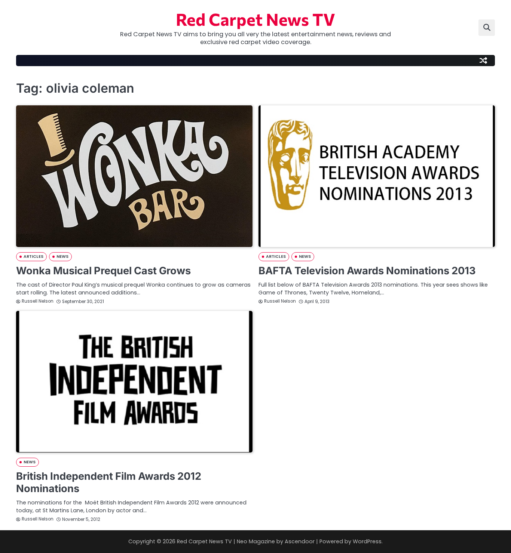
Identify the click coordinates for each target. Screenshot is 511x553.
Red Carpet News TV (255, 19)
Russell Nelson (37, 301)
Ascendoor (300, 541)
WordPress (367, 541)
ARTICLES (33, 256)
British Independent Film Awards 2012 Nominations (108, 482)
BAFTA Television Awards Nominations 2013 (367, 271)
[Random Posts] (483, 60)
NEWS (62, 256)
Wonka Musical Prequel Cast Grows (103, 271)
